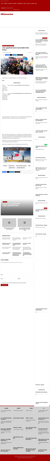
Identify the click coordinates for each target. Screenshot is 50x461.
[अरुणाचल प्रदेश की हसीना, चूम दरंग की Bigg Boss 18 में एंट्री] (42, 126)
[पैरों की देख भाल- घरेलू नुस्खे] (42, 348)
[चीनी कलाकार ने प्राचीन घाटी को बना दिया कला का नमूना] (42, 180)
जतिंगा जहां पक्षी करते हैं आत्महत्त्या (40, 157)
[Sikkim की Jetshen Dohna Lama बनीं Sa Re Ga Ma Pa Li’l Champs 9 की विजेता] (43, 424)
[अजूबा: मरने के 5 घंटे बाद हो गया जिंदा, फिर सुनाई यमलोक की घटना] (6, 446)
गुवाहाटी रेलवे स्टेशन (12, 167)
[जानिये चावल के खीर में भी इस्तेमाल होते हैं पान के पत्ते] (42, 398)
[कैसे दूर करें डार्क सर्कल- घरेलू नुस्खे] (42, 230)
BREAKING (4, 45)
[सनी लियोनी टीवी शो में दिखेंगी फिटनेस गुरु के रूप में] (43, 446)
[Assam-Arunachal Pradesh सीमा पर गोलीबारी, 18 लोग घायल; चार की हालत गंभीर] (5, 88)
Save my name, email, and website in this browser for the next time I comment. (14, 282)
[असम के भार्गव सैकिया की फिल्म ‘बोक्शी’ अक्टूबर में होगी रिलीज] (42, 103)
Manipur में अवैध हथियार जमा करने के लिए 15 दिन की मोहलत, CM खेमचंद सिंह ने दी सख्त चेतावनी (42, 41)
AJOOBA (32, 3)
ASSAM (5, 165)
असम (29, 165)
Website (19, 278)
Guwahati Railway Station (21, 165)
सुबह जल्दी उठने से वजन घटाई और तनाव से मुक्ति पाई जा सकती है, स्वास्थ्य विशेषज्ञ (31, 450)
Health (36, 3)
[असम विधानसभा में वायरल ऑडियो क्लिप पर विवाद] (27, 239)
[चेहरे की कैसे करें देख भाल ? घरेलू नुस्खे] (42, 221)
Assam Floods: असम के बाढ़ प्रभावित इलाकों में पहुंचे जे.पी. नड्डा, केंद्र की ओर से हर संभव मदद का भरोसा (41, 66)
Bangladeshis (11, 165)
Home (2, 3)
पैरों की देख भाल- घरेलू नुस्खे (40, 384)
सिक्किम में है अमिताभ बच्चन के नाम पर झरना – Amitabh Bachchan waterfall (41, 169)
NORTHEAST (10, 3)
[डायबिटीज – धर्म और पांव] (31, 414)
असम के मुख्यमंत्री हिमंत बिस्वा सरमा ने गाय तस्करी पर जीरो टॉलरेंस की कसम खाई (17, 244)
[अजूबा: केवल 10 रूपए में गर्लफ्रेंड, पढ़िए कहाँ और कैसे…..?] (6, 435)
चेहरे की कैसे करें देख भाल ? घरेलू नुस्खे (41, 225)
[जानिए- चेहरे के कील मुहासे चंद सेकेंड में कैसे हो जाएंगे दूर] (31, 434)
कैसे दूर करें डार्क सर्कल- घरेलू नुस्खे (41, 234)
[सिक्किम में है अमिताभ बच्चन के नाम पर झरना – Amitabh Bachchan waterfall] (42, 163)
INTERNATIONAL (20, 3)
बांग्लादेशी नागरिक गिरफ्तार (21, 167)
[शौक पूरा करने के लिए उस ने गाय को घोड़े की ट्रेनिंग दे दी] (42, 190)
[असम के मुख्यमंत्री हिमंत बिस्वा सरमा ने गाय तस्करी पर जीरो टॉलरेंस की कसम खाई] (17, 239)
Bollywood (29, 3)
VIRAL (13, 45)
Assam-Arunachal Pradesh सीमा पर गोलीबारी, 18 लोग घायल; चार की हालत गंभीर (18, 85)
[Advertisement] (33, 19)
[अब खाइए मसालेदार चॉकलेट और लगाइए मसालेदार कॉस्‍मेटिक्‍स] (42, 272)
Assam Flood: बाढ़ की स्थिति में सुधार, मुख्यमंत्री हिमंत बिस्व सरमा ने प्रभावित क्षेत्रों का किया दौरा (41, 91)
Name (2, 274)
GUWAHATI (5, 3)
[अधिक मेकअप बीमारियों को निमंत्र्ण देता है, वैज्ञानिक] (18, 443)
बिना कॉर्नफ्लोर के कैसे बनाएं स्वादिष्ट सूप (41, 392)
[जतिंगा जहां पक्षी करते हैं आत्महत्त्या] (42, 153)
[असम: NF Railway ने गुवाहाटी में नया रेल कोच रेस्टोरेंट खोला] (6, 249)
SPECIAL (24, 3)
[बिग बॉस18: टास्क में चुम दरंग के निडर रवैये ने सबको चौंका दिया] (42, 115)
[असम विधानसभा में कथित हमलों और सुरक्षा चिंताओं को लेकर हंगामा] (6, 239)
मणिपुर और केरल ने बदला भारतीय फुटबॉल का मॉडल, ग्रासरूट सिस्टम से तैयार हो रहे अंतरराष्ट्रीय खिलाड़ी (42, 78)
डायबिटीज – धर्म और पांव (29, 418)
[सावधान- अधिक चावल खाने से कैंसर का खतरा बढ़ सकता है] (31, 423)
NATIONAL (15, 3)
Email (2, 278)
